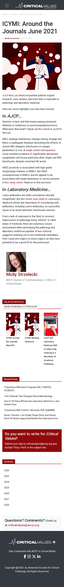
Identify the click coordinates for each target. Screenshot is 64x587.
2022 (6, 493)
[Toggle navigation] (6, 5)
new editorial (44, 231)
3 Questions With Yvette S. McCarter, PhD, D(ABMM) (29, 410)
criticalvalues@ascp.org (39, 443)
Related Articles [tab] (14, 302)
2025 (6, 476)
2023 (6, 487)
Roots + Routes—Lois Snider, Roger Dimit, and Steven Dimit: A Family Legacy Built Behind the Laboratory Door (31, 417)
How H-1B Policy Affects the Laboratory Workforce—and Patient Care (31, 403)
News (4, 14)
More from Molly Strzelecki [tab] (20, 306)
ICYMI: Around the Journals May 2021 (12, 342)
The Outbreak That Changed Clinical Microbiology (28, 396)
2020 (6, 505)
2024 (6, 482)
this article (44, 129)
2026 (6, 470)
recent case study (35, 198)
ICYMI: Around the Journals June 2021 (27, 14)
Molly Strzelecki (12, 38)
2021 (6, 499)
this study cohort (14, 182)
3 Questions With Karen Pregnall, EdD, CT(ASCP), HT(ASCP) (28, 389)
